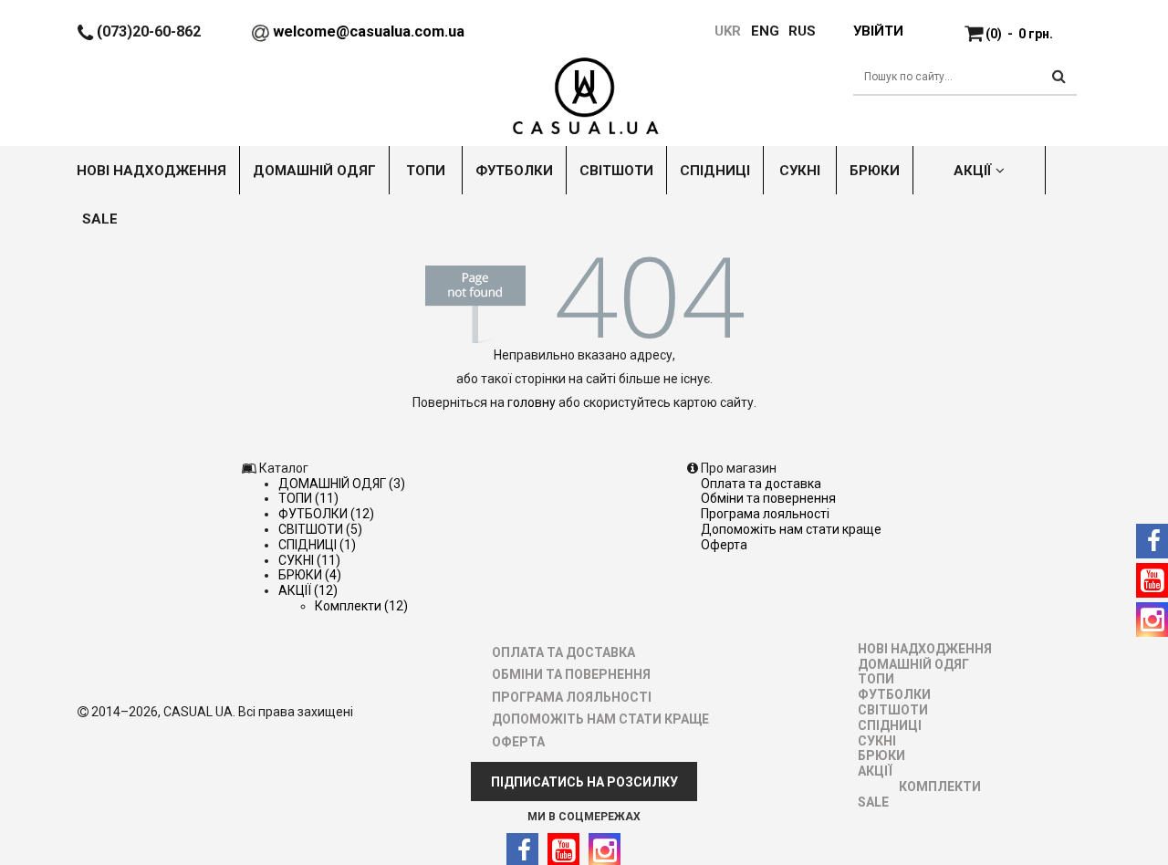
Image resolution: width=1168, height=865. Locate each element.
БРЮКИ (881, 755)
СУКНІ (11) (309, 560)
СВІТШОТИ (893, 710)
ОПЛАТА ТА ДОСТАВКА (761, 483)
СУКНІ (877, 741)
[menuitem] (756, 31)
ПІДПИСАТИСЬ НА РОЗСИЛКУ (584, 782)
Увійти (877, 31)
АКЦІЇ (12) (308, 590)
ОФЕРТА (724, 544)
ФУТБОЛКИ (894, 694)
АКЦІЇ (875, 771)
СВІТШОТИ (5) (320, 529)
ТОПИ (876, 679)
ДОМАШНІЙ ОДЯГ (913, 664)
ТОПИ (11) (308, 498)
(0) (1019, 33)
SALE (873, 802)
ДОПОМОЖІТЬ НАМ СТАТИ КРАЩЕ (791, 529)
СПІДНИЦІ (890, 725)
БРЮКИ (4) (309, 575)
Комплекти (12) (361, 606)
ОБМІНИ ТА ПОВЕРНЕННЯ (768, 498)
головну (531, 402)
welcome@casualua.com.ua (368, 31)
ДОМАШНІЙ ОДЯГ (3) (341, 483)
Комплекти (940, 786)
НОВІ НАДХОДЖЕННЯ (925, 648)
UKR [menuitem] (726, 31)
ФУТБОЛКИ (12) (326, 513)
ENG (765, 31)
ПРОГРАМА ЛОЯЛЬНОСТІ (765, 513)
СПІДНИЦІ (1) (317, 544)
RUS (802, 31)
